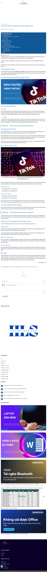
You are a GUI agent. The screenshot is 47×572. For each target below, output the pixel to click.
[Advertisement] (23, 14)
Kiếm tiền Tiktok (22, 266)
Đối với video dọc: (7, 43)
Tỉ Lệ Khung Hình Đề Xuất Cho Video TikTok (10, 36)
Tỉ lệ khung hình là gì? (6, 35)
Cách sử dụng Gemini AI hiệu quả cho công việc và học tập (15, 398)
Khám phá (3, 363)
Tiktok (36, 266)
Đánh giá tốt (3, 561)
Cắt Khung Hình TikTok (6, 40)
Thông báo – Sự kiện (5, 367)
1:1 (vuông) (6, 39)
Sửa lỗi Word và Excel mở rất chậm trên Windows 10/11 (12, 458)
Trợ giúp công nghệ (4, 24)
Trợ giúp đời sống (4, 372)
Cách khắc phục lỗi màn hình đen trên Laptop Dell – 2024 (12, 431)
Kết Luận (4, 52)
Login (44, 281)
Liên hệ (2, 555)
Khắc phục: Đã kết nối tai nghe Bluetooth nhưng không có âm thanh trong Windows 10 (18, 484)
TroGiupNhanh (12, 29)
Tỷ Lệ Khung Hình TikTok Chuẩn (8, 45)
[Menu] (1, 2)
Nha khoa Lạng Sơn (5, 567)
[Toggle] (45, 370)
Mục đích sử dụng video (8, 49)
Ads (1, 358)
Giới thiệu (3, 553)
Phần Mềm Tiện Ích (5, 365)
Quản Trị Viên (3, 565)
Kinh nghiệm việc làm (5, 563)
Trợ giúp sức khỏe (4, 378)
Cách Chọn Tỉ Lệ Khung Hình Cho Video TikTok (11, 47)
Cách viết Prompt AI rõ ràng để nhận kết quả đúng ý (14, 392)
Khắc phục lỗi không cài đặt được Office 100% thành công (12, 533)
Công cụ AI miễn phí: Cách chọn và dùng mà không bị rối (15, 388)
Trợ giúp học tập (4, 374)
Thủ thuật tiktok (32, 266)
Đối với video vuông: (7, 44)
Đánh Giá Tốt (3, 361)
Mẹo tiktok (27, 266)
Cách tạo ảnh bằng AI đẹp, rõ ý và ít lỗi (11, 395)
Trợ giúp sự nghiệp (4, 376)
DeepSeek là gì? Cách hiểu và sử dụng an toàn (13, 385)
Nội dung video (6, 48)
